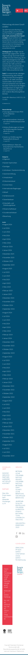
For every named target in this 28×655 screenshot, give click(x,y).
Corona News (7, 185)
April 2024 (7, 327)
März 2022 (7, 419)
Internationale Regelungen (12, 188)
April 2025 (7, 283)
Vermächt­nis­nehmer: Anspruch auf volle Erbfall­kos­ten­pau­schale (14, 120)
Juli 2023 (6, 360)
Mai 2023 (6, 368)
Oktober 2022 (8, 393)
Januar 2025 (7, 294)
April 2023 (7, 371)
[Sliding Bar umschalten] (21, 10)
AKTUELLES (6, 481)
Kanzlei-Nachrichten (10, 163)
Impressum (13, 651)
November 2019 (8, 456)
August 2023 (7, 357)
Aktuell (5, 192)
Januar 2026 (7, 250)
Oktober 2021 (8, 437)
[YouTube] (20, 533)
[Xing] (17, 536)
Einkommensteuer (9, 181)
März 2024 (7, 331)
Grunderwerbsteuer (10, 212)
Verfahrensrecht (8, 196)
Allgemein (6, 159)
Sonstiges (6, 166)
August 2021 (7, 445)
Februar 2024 (8, 335)
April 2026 (7, 239)
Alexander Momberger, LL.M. (6, 501)
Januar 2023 (7, 382)
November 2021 (8, 434)
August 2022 (7, 401)
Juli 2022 (6, 404)
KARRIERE (6, 479)
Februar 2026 (8, 246)
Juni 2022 (6, 408)
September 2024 (9, 309)
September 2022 (9, 397)
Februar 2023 (8, 379)
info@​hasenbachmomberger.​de (11, 617)
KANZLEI (5, 473)
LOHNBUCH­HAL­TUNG (20, 519)
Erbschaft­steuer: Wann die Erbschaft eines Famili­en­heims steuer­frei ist (13, 147)
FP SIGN (18, 550)
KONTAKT (6, 483)
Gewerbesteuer (8, 199)
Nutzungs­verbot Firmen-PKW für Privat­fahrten (13, 113)
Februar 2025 (8, 291)
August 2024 (7, 313)
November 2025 (8, 257)
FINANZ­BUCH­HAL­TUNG (19, 513)
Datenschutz (20, 651)
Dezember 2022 (8, 386)
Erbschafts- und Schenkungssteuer (9, 204)
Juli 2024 (6, 316)
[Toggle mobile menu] (17, 10)
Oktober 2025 (8, 261)
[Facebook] (17, 533)
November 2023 (8, 346)
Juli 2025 (6, 272)
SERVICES (5, 475)
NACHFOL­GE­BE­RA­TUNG (20, 497)
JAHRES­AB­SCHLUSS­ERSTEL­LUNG (20, 503)
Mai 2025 (6, 280)
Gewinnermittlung (9, 174)
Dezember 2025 (8, 254)
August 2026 (7, 224)
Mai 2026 (6, 235)
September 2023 (9, 353)
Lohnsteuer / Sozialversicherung (14, 170)
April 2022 (7, 415)
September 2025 (9, 265)
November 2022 (8, 390)
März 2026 (7, 243)
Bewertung (7, 216)
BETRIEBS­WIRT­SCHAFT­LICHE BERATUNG (20, 490)
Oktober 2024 (8, 305)
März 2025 (7, 287)
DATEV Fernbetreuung (21, 559)
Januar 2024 (7, 338)
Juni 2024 (6, 320)
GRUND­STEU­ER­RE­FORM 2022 (21, 525)
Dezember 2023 (8, 342)
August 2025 (7, 268)
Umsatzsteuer (8, 177)
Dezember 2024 (8, 298)
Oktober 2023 (8, 349)
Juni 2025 (6, 276)
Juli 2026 (6, 228)
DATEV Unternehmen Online (20, 554)
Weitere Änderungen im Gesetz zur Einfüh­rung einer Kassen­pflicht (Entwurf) (13, 129)
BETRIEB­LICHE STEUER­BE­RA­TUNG (20, 474)
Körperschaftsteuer (9, 209)
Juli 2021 (6, 448)
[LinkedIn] (23, 533)
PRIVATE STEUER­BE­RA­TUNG (20, 481)
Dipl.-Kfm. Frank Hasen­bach (6, 495)
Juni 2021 (6, 452)
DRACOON (19, 548)
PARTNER (5, 477)
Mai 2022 (6, 412)
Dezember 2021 (8, 430)
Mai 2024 (6, 324)
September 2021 (9, 441)
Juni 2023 (6, 364)
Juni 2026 (6, 232)
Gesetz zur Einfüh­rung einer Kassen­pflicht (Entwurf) (12, 138)
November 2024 (8, 302)
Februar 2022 (8, 423)
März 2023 (7, 375)
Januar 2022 (7, 426)
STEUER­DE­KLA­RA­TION (20, 508)
